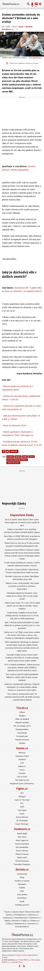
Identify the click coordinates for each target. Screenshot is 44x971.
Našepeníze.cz (21, 923)
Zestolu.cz (22, 869)
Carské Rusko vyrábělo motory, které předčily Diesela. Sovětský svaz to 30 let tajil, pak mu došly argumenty (22, 615)
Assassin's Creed (22, 756)
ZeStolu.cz (33, 914)
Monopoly (22, 884)
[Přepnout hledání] (28, 4)
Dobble (22, 887)
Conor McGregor (22, 824)
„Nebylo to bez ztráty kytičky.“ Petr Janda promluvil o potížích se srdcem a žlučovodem (22, 586)
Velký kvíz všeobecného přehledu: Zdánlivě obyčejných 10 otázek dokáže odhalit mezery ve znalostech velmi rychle (22, 687)
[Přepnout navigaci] (32, 4)
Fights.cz (22, 788)
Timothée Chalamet (22, 864)
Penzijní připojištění (20, 169)
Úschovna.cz (35, 917)
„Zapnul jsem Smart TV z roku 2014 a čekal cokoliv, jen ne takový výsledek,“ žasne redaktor (22, 606)
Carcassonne (22, 874)
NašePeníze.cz (37, 58)
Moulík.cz (16, 920)
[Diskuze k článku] (17, 29)
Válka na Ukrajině (22, 719)
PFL (22, 803)
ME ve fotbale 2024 (22, 726)
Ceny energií (22, 732)
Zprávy (15, 911)
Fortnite (22, 773)
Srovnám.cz (32, 923)
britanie (10, 457)
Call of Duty (22, 776)
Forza (22, 769)
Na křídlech (22, 898)
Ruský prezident (22, 729)
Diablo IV (22, 766)
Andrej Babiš (22, 833)
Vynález (22, 743)
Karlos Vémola (22, 817)
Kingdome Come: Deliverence (22, 783)
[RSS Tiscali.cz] (24, 966)
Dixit (22, 891)
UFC (22, 793)
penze (32, 457)
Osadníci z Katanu (22, 880)
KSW (22, 806)
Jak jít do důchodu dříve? (15, 425)
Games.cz (22, 748)
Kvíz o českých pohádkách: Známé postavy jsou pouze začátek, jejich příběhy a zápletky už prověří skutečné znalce (22, 667)
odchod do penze (13, 463)
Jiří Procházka (22, 820)
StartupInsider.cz (22, 926)
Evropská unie (22, 736)
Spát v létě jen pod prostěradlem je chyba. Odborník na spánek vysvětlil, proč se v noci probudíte (22, 625)
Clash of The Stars (22, 800)
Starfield (22, 759)
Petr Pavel (22, 837)
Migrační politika (22, 722)
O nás (20, 962)
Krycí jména (22, 894)
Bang (22, 877)
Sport (22, 911)
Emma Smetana (22, 861)
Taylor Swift (22, 857)
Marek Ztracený (22, 854)
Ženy (27, 911)
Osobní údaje (26, 955)
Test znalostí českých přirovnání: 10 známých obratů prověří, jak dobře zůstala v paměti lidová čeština (22, 697)
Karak (22, 901)
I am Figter (22, 810)
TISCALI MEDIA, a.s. (24, 960)
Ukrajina (22, 715)
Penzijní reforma (22, 739)
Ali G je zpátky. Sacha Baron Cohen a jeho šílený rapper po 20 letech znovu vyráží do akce (22, 522)
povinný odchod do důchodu (17, 460)
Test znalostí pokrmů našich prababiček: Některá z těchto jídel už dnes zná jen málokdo (22, 677)
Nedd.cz (8, 920)
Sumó (22, 813)
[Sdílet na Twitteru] (7, 451)
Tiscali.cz (22, 708)
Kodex (34, 955)
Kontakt (4, 957)
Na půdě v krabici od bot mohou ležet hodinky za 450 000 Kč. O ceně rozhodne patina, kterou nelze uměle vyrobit (22, 657)
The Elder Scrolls (22, 780)
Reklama (5, 955)
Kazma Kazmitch (22, 843)
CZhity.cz (9, 923)
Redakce (12, 955)
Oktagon (22, 796)
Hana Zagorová (22, 840)
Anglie (25, 457)
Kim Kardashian (22, 847)
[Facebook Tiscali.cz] (19, 966)
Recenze (22, 752)
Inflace (22, 712)
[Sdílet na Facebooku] (3, 451)
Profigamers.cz (21, 914)
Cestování (35, 911)
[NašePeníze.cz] (10, 4)
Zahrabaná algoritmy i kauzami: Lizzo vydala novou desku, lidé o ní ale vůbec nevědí (22, 596)
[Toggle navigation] (40, 4)
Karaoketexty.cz (21, 917)
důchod (17, 457)
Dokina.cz (34, 920)
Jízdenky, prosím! (22, 904)
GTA (22, 763)
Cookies (18, 955)
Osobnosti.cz (22, 829)
